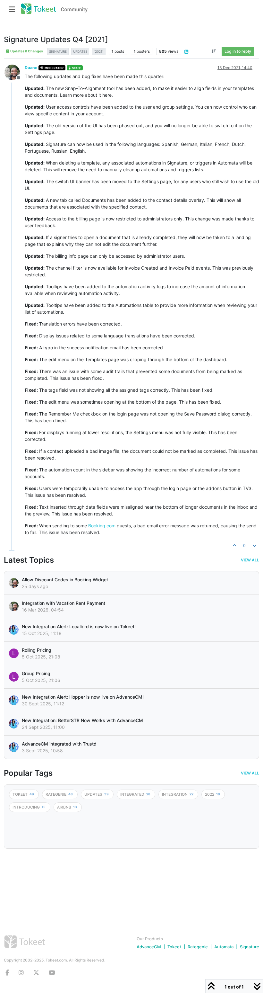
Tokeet (174, 946)
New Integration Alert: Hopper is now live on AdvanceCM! (83, 697)
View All (250, 560)
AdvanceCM (149, 946)
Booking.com (101, 525)
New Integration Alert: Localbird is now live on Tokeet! (79, 626)
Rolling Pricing (36, 650)
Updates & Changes (26, 51)
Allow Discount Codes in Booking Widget (65, 579)
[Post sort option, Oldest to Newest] (213, 51)
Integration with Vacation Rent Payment (63, 603)
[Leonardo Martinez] (14, 606)
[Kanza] (14, 630)
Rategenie (198, 946)
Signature (249, 946)
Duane (31, 67)
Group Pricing (36, 673)
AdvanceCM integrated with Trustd (59, 744)
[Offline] (14, 72)
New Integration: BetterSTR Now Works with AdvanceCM (82, 720)
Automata (223, 946)
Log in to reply (238, 51)
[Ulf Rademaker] (14, 583)
